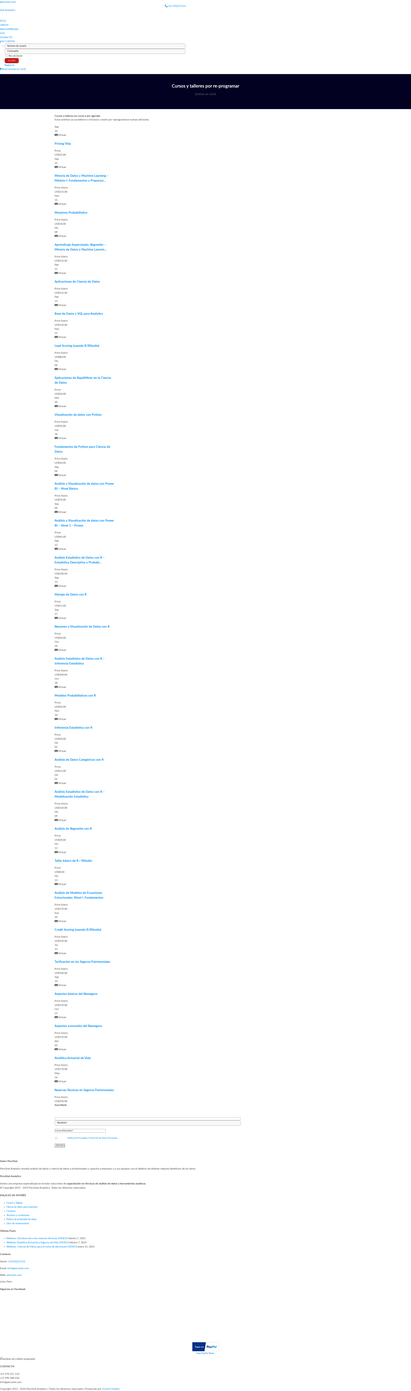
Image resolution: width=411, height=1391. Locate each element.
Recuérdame (15, 56)
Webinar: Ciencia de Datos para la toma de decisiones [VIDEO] (41, 1246)
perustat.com (14, 1275)
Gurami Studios (111, 1389)
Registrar (10, 65)
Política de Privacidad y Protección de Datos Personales (92, 1138)
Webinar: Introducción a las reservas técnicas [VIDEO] (36, 1238)
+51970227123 (16, 1261)
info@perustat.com (18, 1268)
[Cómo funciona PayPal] (205, 1344)
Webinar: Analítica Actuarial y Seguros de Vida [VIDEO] (37, 1242)
